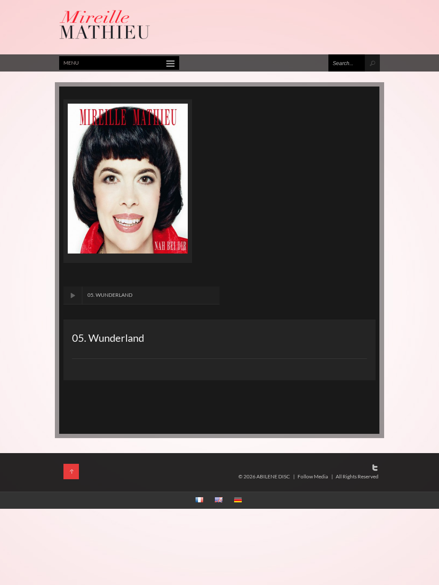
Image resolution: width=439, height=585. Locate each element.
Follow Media (313, 476)
